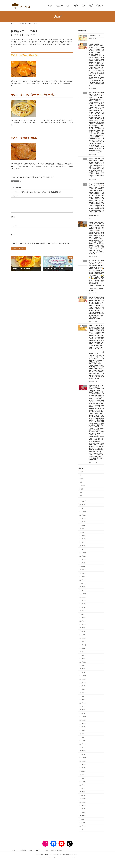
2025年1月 (82, 549)
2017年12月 (82, 662)
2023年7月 (82, 607)
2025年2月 (82, 546)
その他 (81, 472)
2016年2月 (82, 710)
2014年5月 (82, 781)
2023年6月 (82, 610)
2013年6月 (82, 819)
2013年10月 (82, 805)
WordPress (48, 857)
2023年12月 (82, 593)
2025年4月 (82, 539)
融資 (80, 495)
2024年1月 (82, 590)
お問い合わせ (60, 850)
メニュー (31, 850)
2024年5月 (82, 576)
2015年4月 (82, 744)
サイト (13, 234)
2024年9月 (82, 563)
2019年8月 (82, 641)
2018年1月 (82, 658)
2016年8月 (82, 689)
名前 (13, 217)
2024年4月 (82, 580)
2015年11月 (82, 720)
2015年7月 (82, 733)
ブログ (81, 478)
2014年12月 (82, 757)
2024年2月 (82, 587)
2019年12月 (82, 638)
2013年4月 (82, 826)
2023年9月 (82, 604)
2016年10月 (82, 682)
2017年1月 (82, 672)
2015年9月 (82, 727)
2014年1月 (82, 795)
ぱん (21, 181)
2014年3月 (82, 788)
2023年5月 (82, 614)
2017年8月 (82, 665)
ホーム (13, 850)
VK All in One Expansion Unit (68, 857)
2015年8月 (82, 730)
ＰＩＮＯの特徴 (22, 850)
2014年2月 (82, 792)
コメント (14, 196)
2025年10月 (82, 518)
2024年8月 (82, 566)
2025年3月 (82, 542)
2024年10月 (82, 559)
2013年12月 (82, 798)
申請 (80, 492)
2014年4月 (82, 785)
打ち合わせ (82, 485)
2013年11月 (82, 802)
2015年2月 (82, 751)
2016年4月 (82, 703)
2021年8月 (82, 628)
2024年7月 (82, 569)
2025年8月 (82, 525)
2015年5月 (82, 740)
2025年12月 (82, 511)
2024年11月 (82, 556)
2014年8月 (82, 771)
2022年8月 (82, 621)
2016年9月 (82, 686)
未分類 (81, 489)
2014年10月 (82, 764)
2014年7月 (82, 774)
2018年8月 (82, 648)
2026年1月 (82, 508)
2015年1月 (82, 754)
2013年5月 (82, 822)
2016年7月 (82, 692)
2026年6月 (82, 505)
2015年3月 (82, 747)
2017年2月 (82, 669)
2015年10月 (82, 723)
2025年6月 (82, 532)
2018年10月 (82, 645)
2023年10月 (82, 600)
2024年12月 (82, 552)
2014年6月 (82, 778)
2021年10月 (82, 624)
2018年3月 (82, 655)
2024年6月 (82, 573)
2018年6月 (82, 651)
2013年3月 (82, 829)
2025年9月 (82, 522)
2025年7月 (82, 528)
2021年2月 (82, 631)
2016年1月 (82, 713)
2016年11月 (82, 679)
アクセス (46, 850)
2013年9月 (82, 809)
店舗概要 (38, 850)
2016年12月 (82, 675)
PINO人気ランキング (94, 35)
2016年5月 (82, 699)
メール (13, 226)
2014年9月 (82, 768)
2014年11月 (82, 761)
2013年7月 (82, 815)
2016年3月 (82, 706)
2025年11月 (82, 515)
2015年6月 (82, 737)
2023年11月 (82, 597)
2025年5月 (82, 535)
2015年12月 (82, 716)
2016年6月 (82, 696)
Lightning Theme (57, 857)
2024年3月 (82, 583)
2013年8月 (82, 812)
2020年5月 (82, 634)
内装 (80, 482)
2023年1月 (82, 617)
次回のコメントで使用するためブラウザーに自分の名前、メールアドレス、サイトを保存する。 (42, 243)
